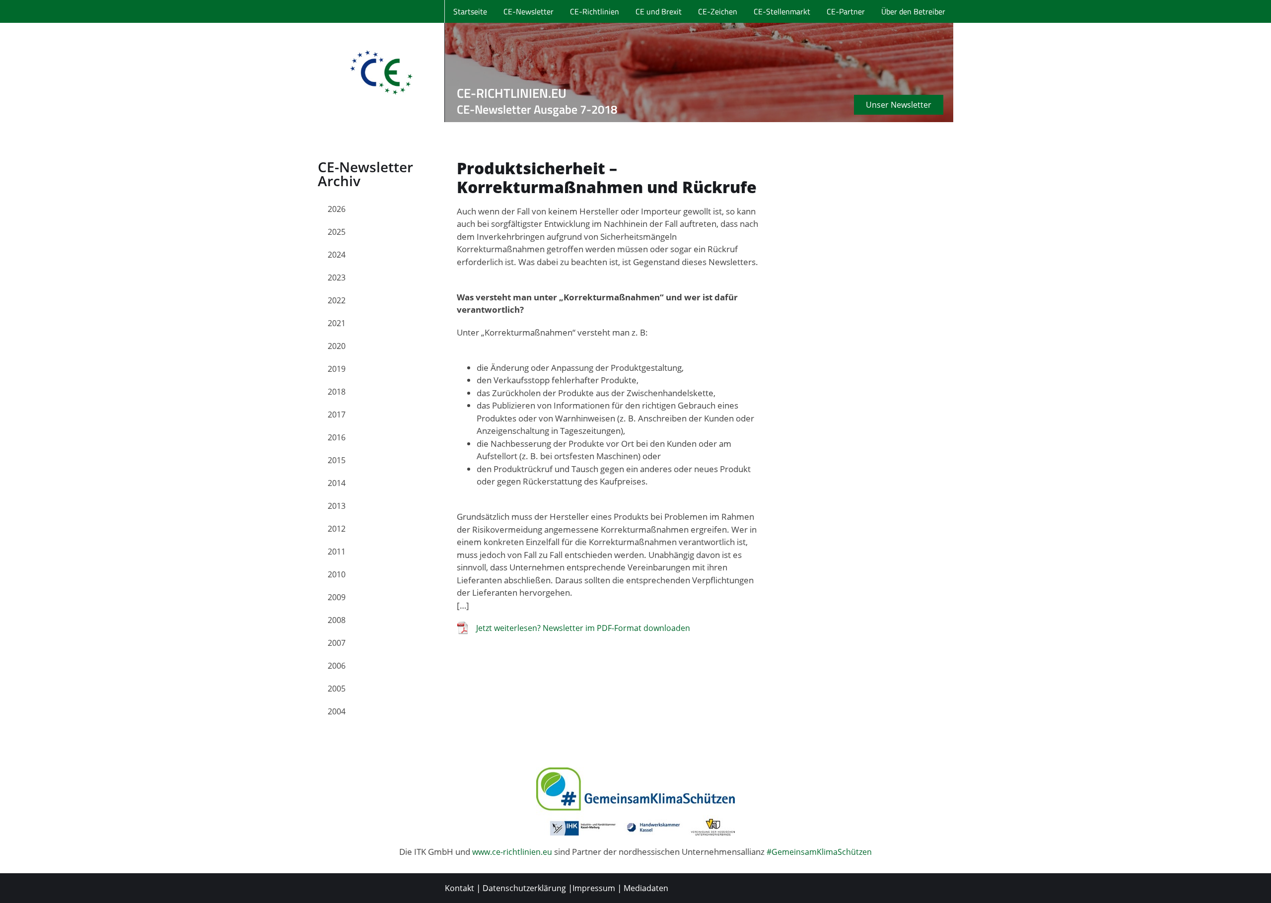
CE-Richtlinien (594, 11)
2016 (337, 437)
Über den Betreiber (913, 11)
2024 (337, 254)
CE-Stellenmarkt (782, 11)
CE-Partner (846, 11)
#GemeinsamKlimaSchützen (819, 851)
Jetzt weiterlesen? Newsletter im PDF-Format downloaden (583, 628)
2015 (337, 460)
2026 (337, 209)
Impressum (593, 888)
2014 (337, 483)
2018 (337, 391)
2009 (337, 597)
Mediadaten (646, 888)
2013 (337, 505)
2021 (337, 323)
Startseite (470, 11)
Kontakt (459, 888)
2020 (337, 346)
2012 (337, 528)
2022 (337, 300)
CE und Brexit (659, 11)
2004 (337, 711)
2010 (337, 574)
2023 (337, 277)
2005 (337, 688)
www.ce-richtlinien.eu (512, 851)
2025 (337, 231)
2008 (337, 620)
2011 (337, 551)
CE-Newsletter (528, 11)
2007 (337, 642)
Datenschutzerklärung (524, 888)
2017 (337, 414)
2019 (337, 368)
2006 (337, 665)
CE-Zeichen (717, 11)
